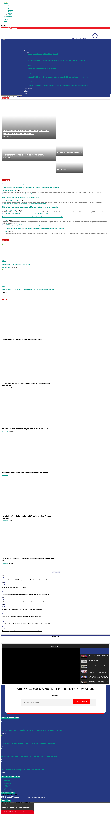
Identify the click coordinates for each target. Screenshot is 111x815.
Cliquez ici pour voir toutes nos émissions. (15, 807)
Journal (6, 3)
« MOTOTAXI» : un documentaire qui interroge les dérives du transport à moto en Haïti (26, 623)
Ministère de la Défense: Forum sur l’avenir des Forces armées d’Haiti (21, 616)
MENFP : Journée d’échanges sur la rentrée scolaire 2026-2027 (23, 770)
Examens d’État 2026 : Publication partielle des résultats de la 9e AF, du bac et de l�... (26, 594)
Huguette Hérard (6, 267)
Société (10, 8)
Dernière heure (28, 88)
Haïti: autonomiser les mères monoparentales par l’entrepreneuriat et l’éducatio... (30, 207)
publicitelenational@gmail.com (10, 797)
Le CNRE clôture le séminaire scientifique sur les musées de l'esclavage (22, 609)
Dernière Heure (8, 16)
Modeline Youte (12, 190)
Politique (10, 11)
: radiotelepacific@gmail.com (9, 28)
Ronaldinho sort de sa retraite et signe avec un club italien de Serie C (26, 429)
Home (6, 2)
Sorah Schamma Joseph (14, 200)
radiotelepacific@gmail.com (36, 797)
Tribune (10, 13)
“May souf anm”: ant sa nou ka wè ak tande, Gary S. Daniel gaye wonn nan (28, 289)
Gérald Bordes (5, 342)
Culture (6, 17)
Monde (6, 19)
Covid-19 (10, 14)
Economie (4, 190)
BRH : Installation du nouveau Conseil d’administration (20, 197)
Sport (5, 21)
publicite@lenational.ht (8, 796)
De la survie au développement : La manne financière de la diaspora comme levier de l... (32, 217)
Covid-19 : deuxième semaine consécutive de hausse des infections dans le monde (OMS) (59, 85)
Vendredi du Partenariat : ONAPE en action (42, 69)
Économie (10, 10)
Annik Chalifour (11, 210)
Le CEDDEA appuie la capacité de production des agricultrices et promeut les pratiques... (33, 228)
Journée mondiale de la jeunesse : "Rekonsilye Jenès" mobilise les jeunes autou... (29, 743)
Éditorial (10, 7)
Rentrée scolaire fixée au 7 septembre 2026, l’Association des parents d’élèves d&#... (30, 756)
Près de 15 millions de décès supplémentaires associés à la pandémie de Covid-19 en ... (58, 77)
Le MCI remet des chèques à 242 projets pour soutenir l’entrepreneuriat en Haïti (30, 187)
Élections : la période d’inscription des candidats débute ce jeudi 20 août (22, 631)
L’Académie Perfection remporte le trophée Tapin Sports (22, 339)
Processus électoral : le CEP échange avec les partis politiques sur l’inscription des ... (57, 60)
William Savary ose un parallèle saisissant (16, 264)
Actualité (6, 5)
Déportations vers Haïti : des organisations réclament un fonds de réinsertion (23, 602)
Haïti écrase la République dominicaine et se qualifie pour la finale (25, 472)
